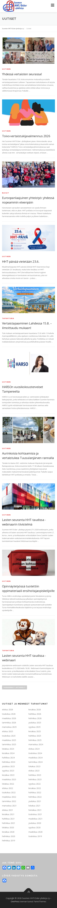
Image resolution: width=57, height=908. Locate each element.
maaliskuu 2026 (9, 718)
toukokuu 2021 (35, 814)
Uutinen (6, 69)
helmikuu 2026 (35, 718)
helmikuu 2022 (35, 797)
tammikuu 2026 (9, 722)
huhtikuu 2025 (34, 735)
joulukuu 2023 (8, 766)
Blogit (5, 193)
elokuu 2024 (33, 748)
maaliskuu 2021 (35, 818)
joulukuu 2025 (34, 722)
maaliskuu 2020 (35, 832)
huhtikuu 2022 (34, 792)
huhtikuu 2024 (8, 757)
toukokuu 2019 (35, 836)
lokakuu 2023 (34, 766)
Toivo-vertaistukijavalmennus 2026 (26, 136)
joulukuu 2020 (34, 823)
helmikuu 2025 (35, 740)
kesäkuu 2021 (8, 814)
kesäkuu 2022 (34, 788)
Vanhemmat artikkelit (14, 687)
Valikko (52, 5)
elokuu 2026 (7, 709)
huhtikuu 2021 (8, 818)
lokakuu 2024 (8, 748)
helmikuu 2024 (8, 762)
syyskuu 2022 (34, 784)
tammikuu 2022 (9, 801)
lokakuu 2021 (34, 805)
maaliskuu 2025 (9, 740)
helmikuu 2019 (8, 840)
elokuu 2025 (7, 731)
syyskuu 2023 (8, 770)
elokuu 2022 (7, 788)
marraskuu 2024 (35, 744)
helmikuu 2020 (8, 836)
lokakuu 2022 (8, 784)
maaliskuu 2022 (9, 797)
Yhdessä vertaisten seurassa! (22, 74)
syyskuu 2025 (34, 727)
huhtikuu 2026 (34, 714)
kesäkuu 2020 (8, 832)
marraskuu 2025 (9, 727)
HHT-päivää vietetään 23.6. (20, 261)
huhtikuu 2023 (34, 775)
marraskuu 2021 (9, 805)
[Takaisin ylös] (28, 892)
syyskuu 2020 (34, 827)
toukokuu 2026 (8, 714)
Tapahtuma (8, 318)
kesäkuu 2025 (34, 731)
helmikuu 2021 (8, 823)
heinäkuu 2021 (35, 810)
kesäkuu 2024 (8, 753)
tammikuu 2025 (9, 744)
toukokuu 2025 (8, 735)
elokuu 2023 (33, 770)
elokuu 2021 (7, 810)
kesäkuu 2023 (8, 775)
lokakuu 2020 (8, 827)
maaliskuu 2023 (9, 779)
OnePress (15, 901)
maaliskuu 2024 (35, 757)
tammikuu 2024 (35, 762)
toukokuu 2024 (35, 753)
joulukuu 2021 (34, 801)
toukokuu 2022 (8, 792)
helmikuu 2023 (35, 779)
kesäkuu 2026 (34, 709)
